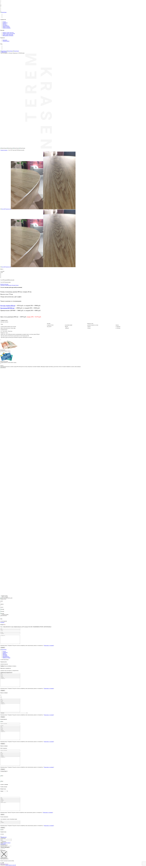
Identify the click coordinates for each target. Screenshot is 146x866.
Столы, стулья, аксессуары (8, 34)
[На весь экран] (3, 848)
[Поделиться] (2, 848)
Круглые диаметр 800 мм (7, 305)
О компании (5, 22)
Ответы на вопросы (6, 27)
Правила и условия (6, 657)
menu (1, 44)
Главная (4, 21)
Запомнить (4, 841)
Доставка (13, 285)
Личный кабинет (6, 41)
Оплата (17, 285)
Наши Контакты (6, 25)
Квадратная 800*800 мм (7, 308)
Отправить (3, 647)
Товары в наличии (6, 26)
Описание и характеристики (6, 285)
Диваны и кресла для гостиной (9, 33)
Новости (4, 23)
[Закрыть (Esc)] (0, 848)
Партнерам (5, 40)
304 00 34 (3, 52)
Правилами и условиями (49, 645)
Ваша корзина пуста (4, 863)
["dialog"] (73, 858)
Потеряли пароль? (6, 842)
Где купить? (5, 24)
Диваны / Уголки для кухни (8, 32)
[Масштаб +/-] (4, 848)
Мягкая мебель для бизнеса (8, 35)
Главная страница (3, 150)
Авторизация (3, 843)
